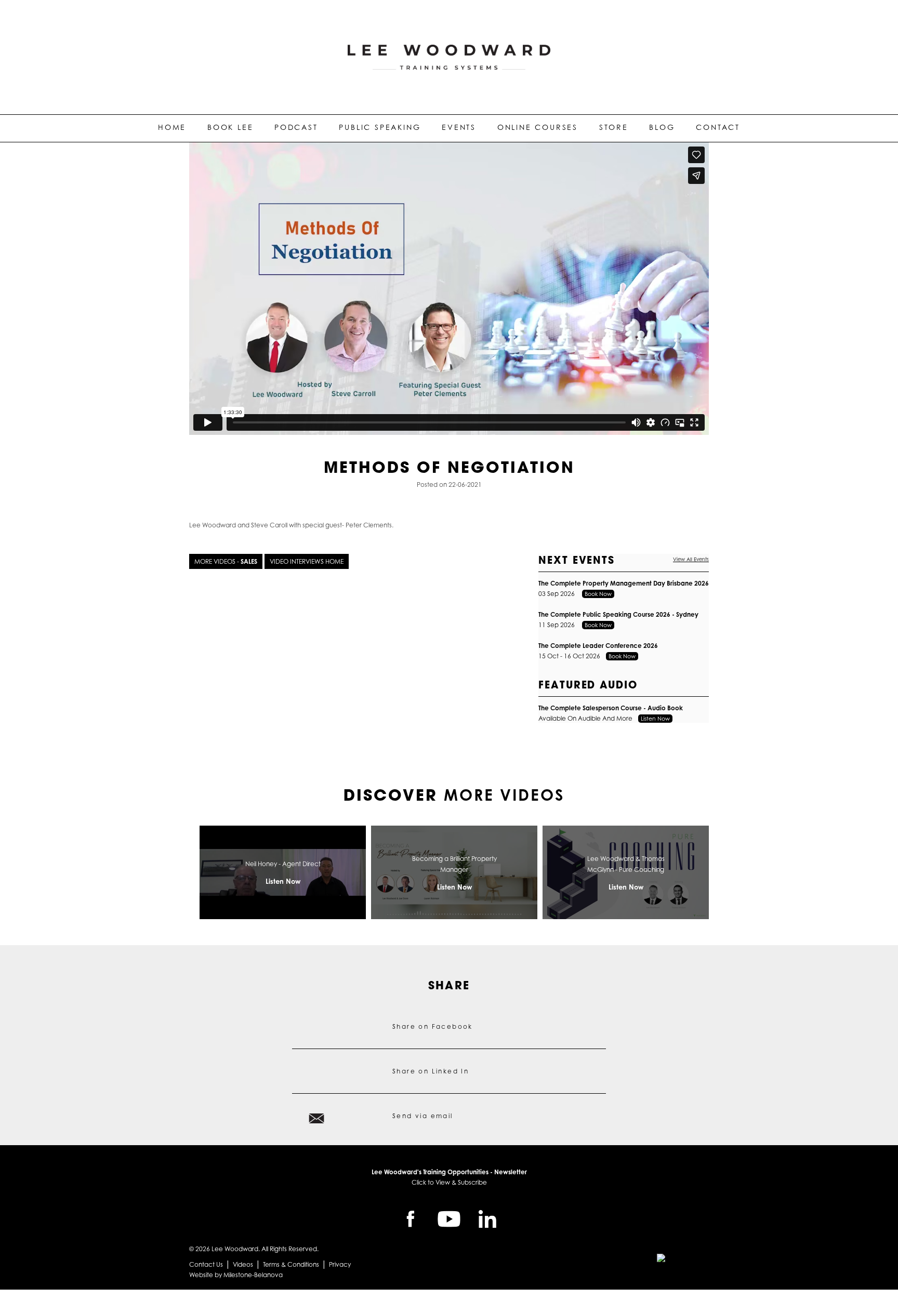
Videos (243, 1264)
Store (613, 127)
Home (172, 127)
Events (459, 127)
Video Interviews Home (307, 561)
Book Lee (230, 127)
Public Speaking (379, 127)
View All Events (691, 559)
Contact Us (206, 1264)
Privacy (340, 1264)
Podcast (296, 127)
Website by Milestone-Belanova (236, 1275)
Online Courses (537, 127)
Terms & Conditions (291, 1264)
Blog (662, 127)
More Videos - (225, 561)
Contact (718, 127)
